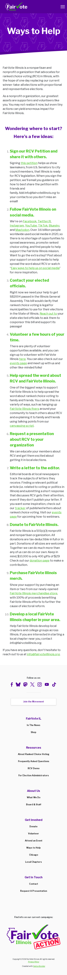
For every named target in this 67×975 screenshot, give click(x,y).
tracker (20, 508)
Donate (33, 826)
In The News (33, 725)
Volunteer (33, 833)
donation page (39, 560)
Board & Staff (33, 804)
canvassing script (22, 425)
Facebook (30, 221)
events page (18, 363)
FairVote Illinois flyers (24, 408)
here (22, 359)
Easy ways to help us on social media (35, 268)
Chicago (33, 854)
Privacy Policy (33, 962)
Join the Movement (33, 701)
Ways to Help (33, 847)
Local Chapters (33, 862)
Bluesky (54, 225)
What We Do (33, 797)
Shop (33, 732)
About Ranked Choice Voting (33, 754)
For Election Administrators (33, 775)
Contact (33, 884)
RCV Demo (33, 768)
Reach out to (48, 313)
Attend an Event (33, 840)
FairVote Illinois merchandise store (33, 593)
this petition (29, 163)
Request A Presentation (33, 891)
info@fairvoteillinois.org (43, 654)
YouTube (31, 225)
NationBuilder (39, 966)
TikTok (43, 225)
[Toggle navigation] (62, 7)
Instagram (17, 225)
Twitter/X (44, 221)
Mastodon (22, 230)
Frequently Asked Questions (33, 761)
